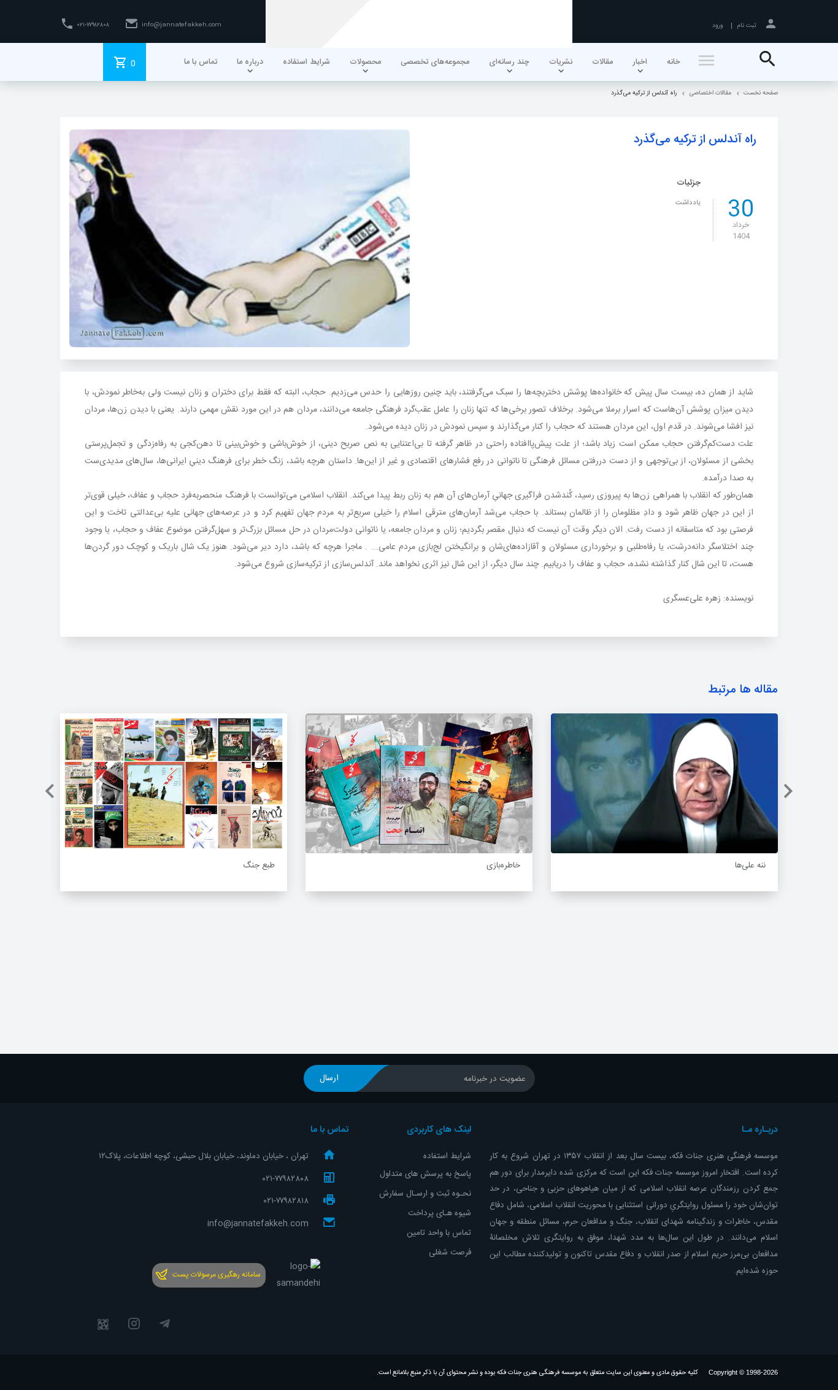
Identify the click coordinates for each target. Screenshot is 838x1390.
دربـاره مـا (760, 1130)
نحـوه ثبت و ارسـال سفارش (425, 1193)
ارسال (329, 1078)
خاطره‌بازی (503, 865)
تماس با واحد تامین (439, 1233)
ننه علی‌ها (750, 865)
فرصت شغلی (450, 1252)
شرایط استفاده (447, 1156)
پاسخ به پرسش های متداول (425, 1174)
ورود (717, 26)
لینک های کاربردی (439, 1130)
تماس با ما (329, 1130)
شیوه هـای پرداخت (439, 1213)
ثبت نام (746, 26)
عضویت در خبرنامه (495, 1079)
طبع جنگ (259, 865)
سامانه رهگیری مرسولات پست (216, 1275)
